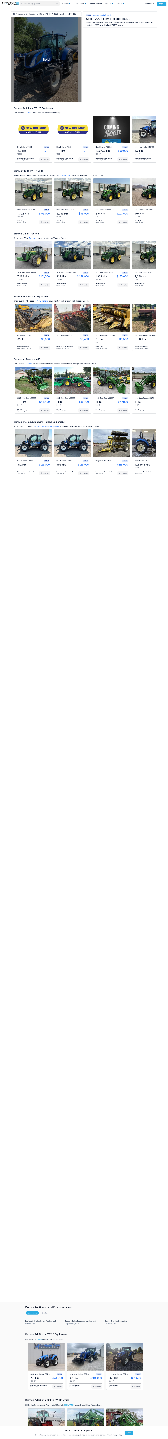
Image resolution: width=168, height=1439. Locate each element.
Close (129, 1433)
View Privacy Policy (114, 1435)
